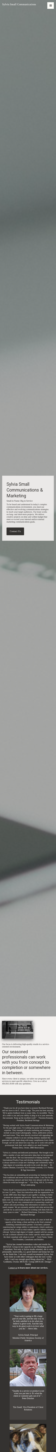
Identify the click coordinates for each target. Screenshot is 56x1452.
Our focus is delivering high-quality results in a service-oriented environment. (25, 1045)
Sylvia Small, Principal (28, 1335)
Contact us (12, 1268)
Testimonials (28, 1102)
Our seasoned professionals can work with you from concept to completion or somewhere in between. (26, 1062)
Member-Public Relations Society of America (28, 1339)
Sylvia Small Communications (19, 4)
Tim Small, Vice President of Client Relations (28, 1408)
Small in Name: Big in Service (20, 501)
